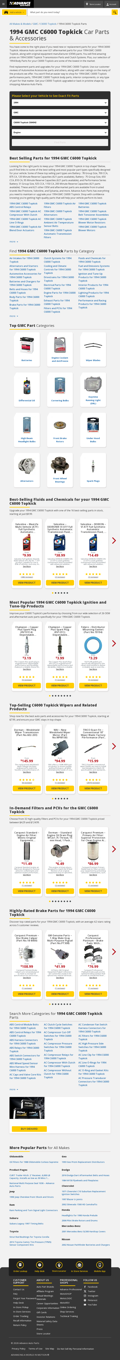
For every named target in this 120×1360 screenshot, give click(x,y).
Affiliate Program (45, 1291)
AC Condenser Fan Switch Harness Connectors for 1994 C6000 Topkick (92, 1028)
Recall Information (22, 1320)
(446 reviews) (27, 577)
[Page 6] (67, 593)
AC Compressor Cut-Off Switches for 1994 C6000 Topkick (57, 1036)
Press (40, 1329)
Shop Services (67, 1311)
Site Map (49, 1348)
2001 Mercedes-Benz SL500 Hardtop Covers (83, 1231)
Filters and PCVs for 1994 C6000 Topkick (58, 310)
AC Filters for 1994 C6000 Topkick (92, 1037)
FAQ (15, 1293)
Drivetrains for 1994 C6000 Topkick (59, 279)
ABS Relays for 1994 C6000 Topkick (24, 1049)
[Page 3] (58, 593)
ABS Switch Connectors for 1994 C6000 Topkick (25, 1057)
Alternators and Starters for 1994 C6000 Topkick (24, 267)
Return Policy (19, 1325)
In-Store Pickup (21, 1307)
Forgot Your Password (24, 1298)
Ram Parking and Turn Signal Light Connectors (34, 1210)
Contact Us (18, 1289)
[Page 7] (67, 696)
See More (27, 566)
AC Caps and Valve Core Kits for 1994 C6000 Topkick (25, 1076)
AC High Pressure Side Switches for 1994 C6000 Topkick (92, 1047)
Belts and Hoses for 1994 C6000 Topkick (24, 291)
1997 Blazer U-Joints (72, 1199)
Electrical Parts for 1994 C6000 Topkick (57, 286)
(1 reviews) (60, 680)
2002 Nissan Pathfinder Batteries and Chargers (86, 1244)
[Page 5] (64, 593)
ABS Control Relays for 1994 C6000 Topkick (25, 1034)
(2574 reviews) (93, 783)
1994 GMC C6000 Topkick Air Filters (60, 205)
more (13, 241)
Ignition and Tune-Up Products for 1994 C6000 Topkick (92, 277)
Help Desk (18, 1302)
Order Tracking (20, 1316)
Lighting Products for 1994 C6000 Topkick (93, 294)
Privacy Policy (18, 1348)
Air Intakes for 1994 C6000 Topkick (24, 260)
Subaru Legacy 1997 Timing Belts (26, 1223)
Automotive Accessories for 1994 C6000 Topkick (25, 275)
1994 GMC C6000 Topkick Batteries (92, 205)
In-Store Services (22, 1311)
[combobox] (73, 12)
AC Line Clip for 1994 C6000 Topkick (93, 1056)
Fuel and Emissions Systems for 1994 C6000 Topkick (94, 267)
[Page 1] (52, 593)
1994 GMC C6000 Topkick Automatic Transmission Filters (58, 234)
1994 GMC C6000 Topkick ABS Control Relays (23, 205)
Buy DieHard (29, 1129)
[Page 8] (70, 696)
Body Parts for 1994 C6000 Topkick (24, 298)
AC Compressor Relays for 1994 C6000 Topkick (58, 1056)
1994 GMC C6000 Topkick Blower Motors (92, 228)
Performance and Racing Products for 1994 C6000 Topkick (92, 304)
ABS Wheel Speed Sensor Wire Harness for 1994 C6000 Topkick (24, 1067)
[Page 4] (61, 593)
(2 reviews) (60, 577)
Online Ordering (68, 1307)
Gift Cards (42, 1312)
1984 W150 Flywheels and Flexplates (80, 1180)
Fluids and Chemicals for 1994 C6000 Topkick (92, 260)
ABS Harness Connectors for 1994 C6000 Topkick (24, 1041)
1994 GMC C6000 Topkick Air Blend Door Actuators (25, 228)
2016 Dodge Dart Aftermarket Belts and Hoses (85, 1175)
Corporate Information (48, 1307)
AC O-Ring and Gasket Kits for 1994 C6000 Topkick (93, 1072)
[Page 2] (55, 593)
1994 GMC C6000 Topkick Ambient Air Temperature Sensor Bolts (59, 222)
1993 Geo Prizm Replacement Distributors (83, 1162)
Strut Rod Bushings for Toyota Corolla (29, 1236)
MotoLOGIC (66, 1298)
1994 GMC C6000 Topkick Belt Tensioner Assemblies (93, 213)
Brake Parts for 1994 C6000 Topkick (25, 306)
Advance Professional (71, 1289)
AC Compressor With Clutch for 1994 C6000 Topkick (59, 1064)
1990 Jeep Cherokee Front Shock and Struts (32, 1197)
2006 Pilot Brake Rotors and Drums (79, 1220)
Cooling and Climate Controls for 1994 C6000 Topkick (57, 269)
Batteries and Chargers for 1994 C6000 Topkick (25, 283)
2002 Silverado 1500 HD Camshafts (79, 1204)
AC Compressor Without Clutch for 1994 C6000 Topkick (57, 1074)
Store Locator (43, 1333)
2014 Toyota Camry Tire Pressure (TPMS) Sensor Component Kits (30, 1243)
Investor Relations (46, 1316)
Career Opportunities (47, 1303)
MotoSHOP (66, 1293)
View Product (27, 582)
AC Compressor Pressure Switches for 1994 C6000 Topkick (58, 1047)
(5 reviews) (27, 680)
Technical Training (69, 1316)
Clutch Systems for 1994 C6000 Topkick (57, 260)
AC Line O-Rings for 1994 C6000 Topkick (92, 1064)
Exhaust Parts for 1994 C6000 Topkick (57, 302)
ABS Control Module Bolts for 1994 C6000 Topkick (24, 1026)
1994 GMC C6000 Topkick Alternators (58, 213)
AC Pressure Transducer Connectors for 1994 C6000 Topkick (93, 1081)
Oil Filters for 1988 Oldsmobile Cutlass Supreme (34, 1162)
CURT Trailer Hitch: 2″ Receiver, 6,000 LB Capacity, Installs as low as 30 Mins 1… (30, 1176)
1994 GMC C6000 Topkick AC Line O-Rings (25, 220)
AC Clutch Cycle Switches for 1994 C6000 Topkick (58, 1026)
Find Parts (60, 142)
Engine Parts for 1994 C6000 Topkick (60, 294)
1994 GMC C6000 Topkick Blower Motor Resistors (92, 220)
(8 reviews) (27, 783)
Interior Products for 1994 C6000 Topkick (93, 286)
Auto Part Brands (45, 1286)
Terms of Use (35, 1348)
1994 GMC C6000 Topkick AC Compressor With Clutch (25, 213)
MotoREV (65, 1302)
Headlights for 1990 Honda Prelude (79, 1215)
